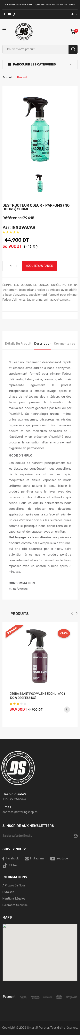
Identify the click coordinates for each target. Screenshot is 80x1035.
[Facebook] (4, 14)
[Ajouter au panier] (67, 710)
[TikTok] (14, 14)
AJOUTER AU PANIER (39, 266)
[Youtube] (9, 14)
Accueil (7, 77)
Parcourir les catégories (34, 64)
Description (42, 343)
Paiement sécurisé (15, 905)
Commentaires (64, 343)
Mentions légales (13, 898)
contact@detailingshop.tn (20, 812)
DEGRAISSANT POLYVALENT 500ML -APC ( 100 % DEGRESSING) (37, 696)
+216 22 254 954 (14, 799)
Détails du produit (18, 343)
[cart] (74, 32)
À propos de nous (13, 885)
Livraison (8, 892)
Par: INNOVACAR (18, 227)
